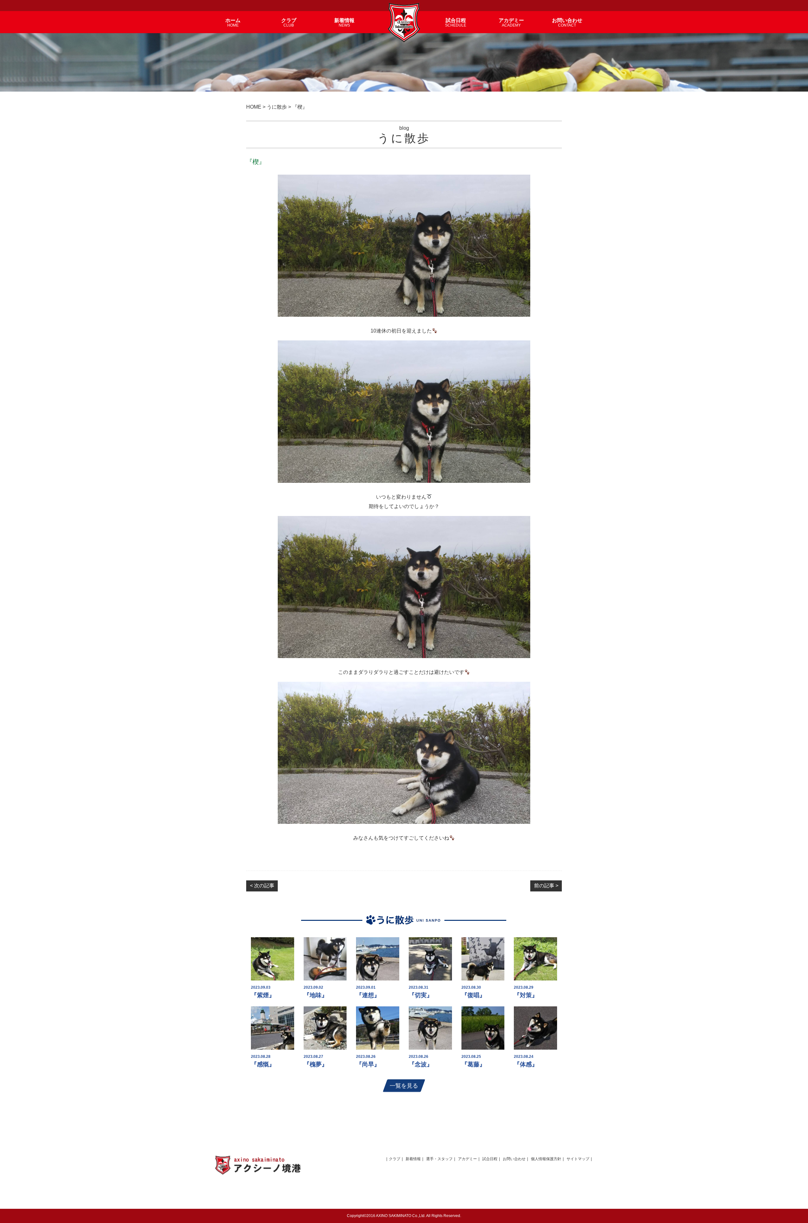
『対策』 (526, 995)
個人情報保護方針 (546, 1159)
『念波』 (421, 1064)
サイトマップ (578, 1159)
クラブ (394, 1159)
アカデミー (467, 1159)
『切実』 (421, 995)
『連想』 (368, 995)
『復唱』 (473, 995)
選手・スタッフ (439, 1159)
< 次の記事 (262, 885)
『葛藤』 (473, 1064)
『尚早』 (368, 1064)
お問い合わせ (514, 1159)
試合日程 (489, 1159)
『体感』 (526, 1064)
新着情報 (413, 1159)
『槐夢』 (316, 1064)
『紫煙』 (263, 995)
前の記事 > (546, 885)
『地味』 (316, 995)
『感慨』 (263, 1064)
